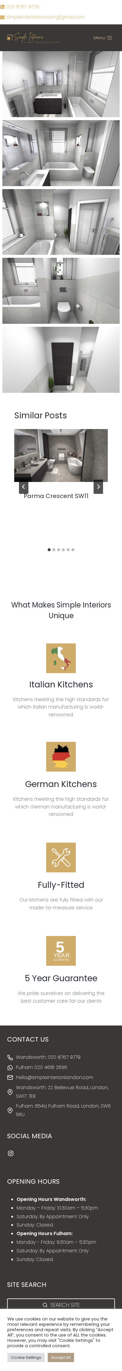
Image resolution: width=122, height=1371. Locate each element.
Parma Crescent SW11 (56, 496)
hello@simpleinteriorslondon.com (54, 1077)
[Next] (98, 487)
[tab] (49, 549)
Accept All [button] (60, 1357)
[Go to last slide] (23, 487)
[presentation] (61, 455)
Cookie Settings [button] (26, 1357)
